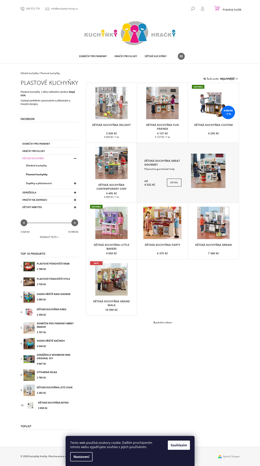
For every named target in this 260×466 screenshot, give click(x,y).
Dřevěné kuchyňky (36, 165)
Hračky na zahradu (34, 199)
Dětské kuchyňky (33, 158)
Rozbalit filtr (48, 237)
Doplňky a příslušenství (39, 183)
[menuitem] (93, 56)
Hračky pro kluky (33, 151)
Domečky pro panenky (36, 143)
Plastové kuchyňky (37, 174)
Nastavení (81, 457)
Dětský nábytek (32, 207)
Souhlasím (179, 445)
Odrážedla (29, 192)
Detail (174, 182)
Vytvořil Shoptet (231, 456)
